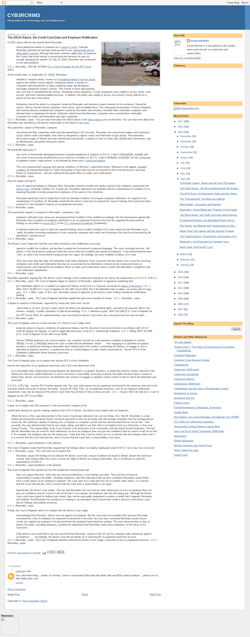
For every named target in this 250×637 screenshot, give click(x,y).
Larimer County (69, 47)
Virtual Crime (181, 455)
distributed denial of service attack (77, 79)
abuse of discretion (132, 286)
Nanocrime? (180, 436)
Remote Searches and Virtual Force (193, 445)
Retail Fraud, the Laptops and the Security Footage (207, 231)
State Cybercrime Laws (186, 450)
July (183, 162)
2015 (181, 132)
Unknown (20, 571)
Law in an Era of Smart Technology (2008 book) (199, 431)
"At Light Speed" (182, 342)
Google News (181, 412)
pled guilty (28, 149)
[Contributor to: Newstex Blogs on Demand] (10, 634)
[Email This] (49, 552)
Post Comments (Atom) (34, 601)
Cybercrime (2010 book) (186, 369)
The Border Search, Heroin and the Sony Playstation (207, 183)
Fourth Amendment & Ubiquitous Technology (197, 407)
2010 (181, 293)
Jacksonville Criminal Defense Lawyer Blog (197, 426)
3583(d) (30, 331)
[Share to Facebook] (59, 552)
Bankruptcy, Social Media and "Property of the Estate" (208, 209)
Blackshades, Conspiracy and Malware (200, 204)
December (186, 136)
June (183, 168)
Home (85, 594)
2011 (181, 288)
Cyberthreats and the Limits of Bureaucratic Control (201, 388)
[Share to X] (56, 552)
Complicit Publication (185, 355)
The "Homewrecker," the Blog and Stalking (202, 199)
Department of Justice (185, 393)
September (186, 152)
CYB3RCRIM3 (23, 15)
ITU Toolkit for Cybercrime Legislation (194, 421)
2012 (181, 282)
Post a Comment (16, 589)
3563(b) (43, 331)
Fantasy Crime (181, 402)
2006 (181, 314)
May (183, 173)
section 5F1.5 (49, 223)
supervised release (95, 160)
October (185, 146)
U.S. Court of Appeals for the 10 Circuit (69, 66)
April (183, 179)
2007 (181, 309)
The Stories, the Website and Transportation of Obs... (208, 225)
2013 (181, 277)
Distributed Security (184, 398)
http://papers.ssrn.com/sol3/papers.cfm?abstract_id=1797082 (206, 417)
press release (95, 119)
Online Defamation (183, 440)
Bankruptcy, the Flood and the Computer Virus (204, 241)
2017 (181, 121)
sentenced (144, 157)
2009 (181, 298)
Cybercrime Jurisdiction (186, 374)
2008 (181, 304)
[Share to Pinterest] (63, 552)
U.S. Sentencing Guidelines (78, 223)
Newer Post (14, 594)
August (184, 157)
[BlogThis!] (52, 552)
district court (22, 189)
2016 (181, 126)
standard (46, 166)
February (185, 259)
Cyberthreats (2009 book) (187, 383)
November (186, 141)
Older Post (155, 594)
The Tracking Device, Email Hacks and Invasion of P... (209, 236)
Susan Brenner (200, 41)
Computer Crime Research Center (192, 360)
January (185, 264)
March (184, 254)
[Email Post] (44, 553)
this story (84, 122)
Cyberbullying (181, 364)
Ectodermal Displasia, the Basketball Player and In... (208, 220)
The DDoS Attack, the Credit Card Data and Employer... (209, 215)
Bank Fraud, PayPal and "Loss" (196, 247)
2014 (181, 272)
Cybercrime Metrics (184, 379)
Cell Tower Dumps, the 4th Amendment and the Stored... (210, 188)
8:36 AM (19, 583)
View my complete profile (187, 58)
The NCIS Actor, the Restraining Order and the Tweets (208, 193)
